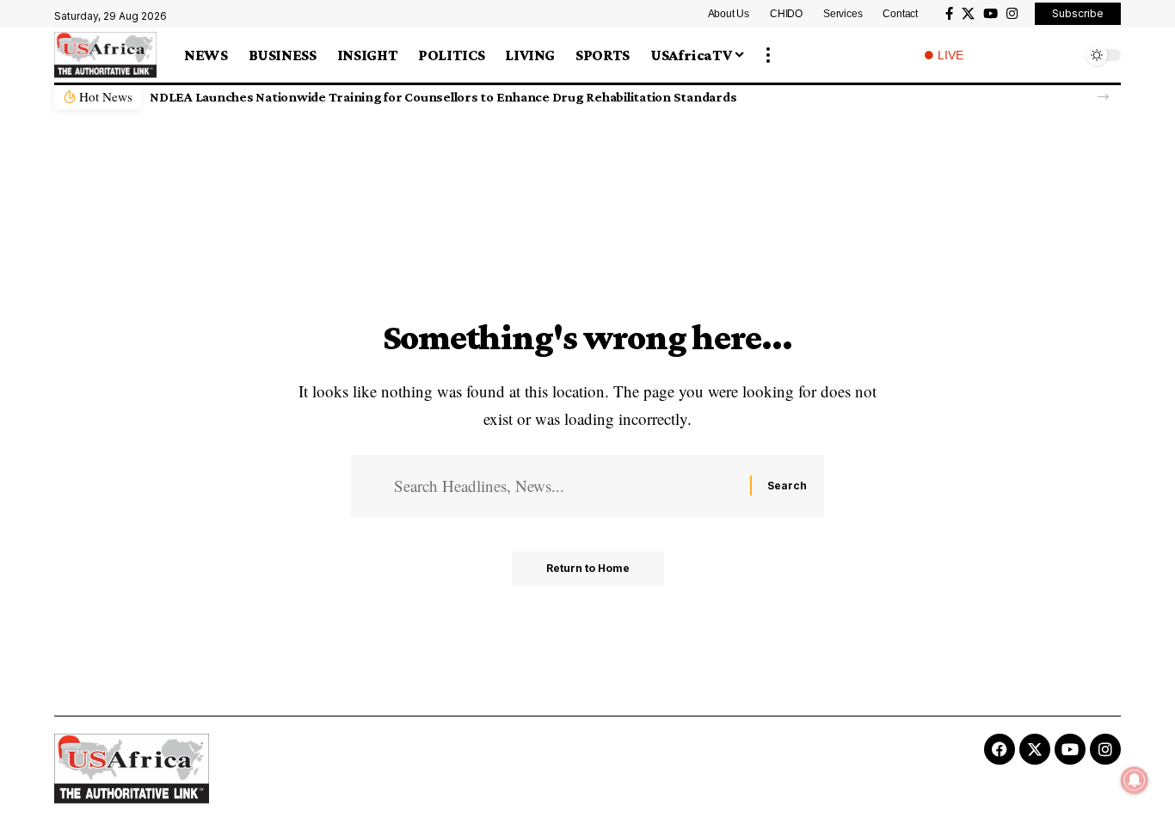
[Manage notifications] (1134, 780)
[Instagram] (1012, 14)
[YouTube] (990, 14)
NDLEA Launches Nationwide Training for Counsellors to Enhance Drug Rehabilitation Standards (443, 96)
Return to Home (588, 568)
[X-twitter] (1034, 749)
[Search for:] (565, 486)
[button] (768, 55)
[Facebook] (949, 14)
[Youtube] (1070, 749)
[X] (968, 14)
